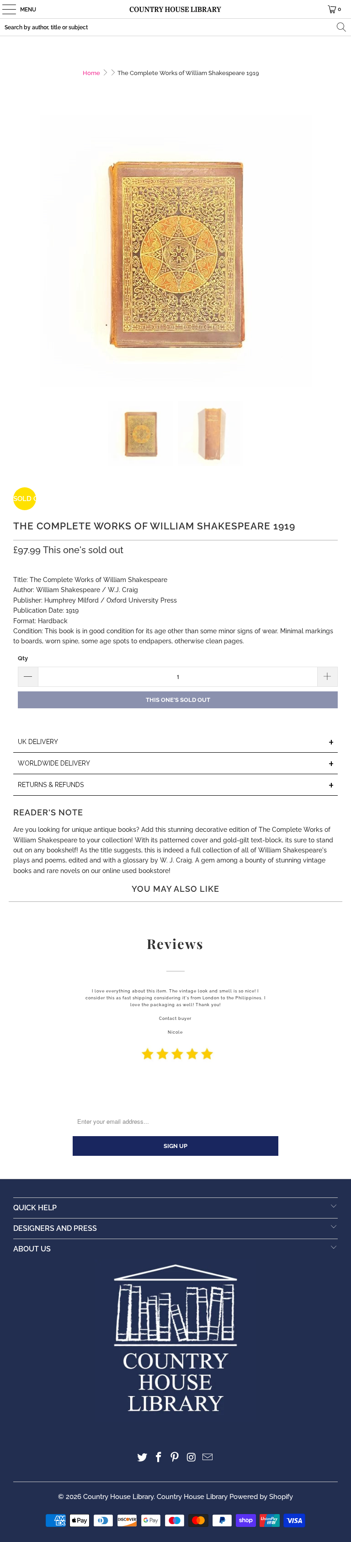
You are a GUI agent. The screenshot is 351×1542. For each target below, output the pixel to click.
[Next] (331, 251)
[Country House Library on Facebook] (158, 1458)
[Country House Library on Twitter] (142, 1458)
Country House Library (118, 1497)
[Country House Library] (175, 9)
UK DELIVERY (176, 742)
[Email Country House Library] (208, 1458)
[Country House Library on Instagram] (191, 1458)
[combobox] (175, 27)
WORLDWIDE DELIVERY (176, 764)
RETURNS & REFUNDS (176, 785)
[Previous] (20, 251)
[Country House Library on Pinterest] (175, 1458)
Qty (23, 658)
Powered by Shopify (261, 1497)
